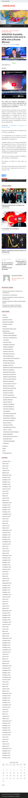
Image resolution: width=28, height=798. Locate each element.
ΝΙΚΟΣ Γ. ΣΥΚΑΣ (7, 429)
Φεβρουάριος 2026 (6, 475)
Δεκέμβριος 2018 (6, 670)
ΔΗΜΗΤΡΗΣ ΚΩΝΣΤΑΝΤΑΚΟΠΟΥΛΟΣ (12, 367)
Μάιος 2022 (5, 576)
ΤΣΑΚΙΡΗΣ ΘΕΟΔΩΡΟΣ (9, 441)
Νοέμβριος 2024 (6, 509)
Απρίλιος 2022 (5, 578)
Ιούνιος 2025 (5, 493)
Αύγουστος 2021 (6, 596)
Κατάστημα (5, 446)
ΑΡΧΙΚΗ (4, 315)
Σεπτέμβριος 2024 (6, 514)
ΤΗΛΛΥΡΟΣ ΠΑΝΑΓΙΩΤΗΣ (9, 413)
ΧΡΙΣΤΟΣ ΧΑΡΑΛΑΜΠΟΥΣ (9, 379)
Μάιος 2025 (5, 495)
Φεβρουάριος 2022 (6, 583)
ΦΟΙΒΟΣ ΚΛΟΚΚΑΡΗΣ (8, 333)
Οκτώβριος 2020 (6, 619)
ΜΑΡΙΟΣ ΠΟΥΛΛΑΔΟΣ (8, 386)
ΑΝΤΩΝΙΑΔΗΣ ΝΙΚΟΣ (8, 416)
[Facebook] (3, 174)
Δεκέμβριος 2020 (6, 615)
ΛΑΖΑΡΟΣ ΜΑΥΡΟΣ (8, 349)
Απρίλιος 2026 (5, 470)
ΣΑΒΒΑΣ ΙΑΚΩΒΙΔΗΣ (8, 347)
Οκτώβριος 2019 (6, 647)
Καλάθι (4, 448)
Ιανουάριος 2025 (6, 505)
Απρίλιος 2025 (5, 498)
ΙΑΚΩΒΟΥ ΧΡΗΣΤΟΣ (8, 365)
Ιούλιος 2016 (5, 737)
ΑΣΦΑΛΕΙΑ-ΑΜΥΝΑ (5, 30)
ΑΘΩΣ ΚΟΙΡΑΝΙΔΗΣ (8, 434)
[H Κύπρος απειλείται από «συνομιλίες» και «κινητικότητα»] (14, 196)
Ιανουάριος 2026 (6, 477)
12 (10, 772)
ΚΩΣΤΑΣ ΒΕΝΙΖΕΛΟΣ (8, 356)
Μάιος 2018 (5, 686)
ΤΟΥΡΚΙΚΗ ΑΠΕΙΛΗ (7, 324)
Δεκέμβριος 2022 (6, 560)
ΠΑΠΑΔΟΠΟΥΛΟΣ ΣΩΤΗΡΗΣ (10, 436)
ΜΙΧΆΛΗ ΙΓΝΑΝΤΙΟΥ (8, 390)
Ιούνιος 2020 (5, 629)
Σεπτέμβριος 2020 (6, 622)
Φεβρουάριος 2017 (6, 721)
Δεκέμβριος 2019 (6, 642)
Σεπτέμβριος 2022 (6, 567)
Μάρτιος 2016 (5, 746)
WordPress (12, 796)
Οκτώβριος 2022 (6, 564)
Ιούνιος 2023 (5, 548)
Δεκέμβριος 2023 (6, 534)
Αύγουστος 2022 (6, 569)
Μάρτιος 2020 (5, 636)
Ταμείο (4, 450)
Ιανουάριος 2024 (6, 532)
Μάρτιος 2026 (5, 472)
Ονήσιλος (18, 44)
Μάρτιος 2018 (5, 691)
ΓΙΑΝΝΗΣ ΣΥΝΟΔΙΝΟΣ (8, 404)
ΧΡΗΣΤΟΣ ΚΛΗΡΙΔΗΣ (8, 409)
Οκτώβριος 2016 (6, 730)
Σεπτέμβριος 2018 (6, 677)
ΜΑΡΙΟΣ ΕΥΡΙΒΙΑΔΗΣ (8, 360)
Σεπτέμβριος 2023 (6, 541)
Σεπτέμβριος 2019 (6, 649)
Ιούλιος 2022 (5, 571)
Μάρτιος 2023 (5, 553)
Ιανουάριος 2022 (6, 585)
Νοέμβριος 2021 (6, 590)
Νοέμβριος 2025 (6, 482)
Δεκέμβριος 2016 (6, 725)
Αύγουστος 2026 (6, 461)
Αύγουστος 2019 (6, 652)
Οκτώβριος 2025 (6, 484)
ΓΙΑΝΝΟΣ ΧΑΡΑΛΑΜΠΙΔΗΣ (14, 30)
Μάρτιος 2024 (5, 528)
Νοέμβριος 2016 (6, 727)
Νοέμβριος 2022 (6, 562)
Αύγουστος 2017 (6, 707)
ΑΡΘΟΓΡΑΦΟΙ (6, 331)
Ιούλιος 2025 (5, 491)
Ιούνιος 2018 (5, 684)
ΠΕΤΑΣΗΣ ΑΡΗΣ (7, 342)
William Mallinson (7, 422)
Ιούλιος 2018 (5, 681)
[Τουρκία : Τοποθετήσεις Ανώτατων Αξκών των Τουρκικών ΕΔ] (14, 241)
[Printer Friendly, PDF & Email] (14, 63)
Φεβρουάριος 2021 (6, 610)
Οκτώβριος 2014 (6, 755)
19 (10, 775)
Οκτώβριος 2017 (6, 702)
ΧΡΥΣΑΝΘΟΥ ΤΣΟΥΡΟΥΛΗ (10, 397)
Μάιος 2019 (5, 658)
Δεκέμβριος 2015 (6, 750)
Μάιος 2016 (5, 741)
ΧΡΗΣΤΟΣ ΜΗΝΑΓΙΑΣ (8, 406)
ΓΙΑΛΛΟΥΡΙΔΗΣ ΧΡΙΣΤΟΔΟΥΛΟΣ (11, 358)
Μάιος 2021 (5, 603)
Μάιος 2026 (5, 468)
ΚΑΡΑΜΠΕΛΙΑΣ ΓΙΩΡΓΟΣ (9, 427)
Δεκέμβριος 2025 (6, 479)
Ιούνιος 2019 (5, 656)
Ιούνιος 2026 (5, 466)
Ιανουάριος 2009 (6, 757)
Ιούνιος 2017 (5, 711)
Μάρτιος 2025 (5, 500)
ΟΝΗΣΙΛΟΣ (9, 5)
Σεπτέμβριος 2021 (6, 594)
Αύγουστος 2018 (6, 679)
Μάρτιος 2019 (5, 663)
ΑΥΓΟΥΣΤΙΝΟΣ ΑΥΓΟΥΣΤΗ (9, 383)
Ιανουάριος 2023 (6, 557)
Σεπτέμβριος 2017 (6, 704)
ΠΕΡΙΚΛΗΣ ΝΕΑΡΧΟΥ (8, 381)
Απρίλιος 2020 (5, 633)
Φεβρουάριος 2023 (6, 555)
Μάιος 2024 (5, 523)
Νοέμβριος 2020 (6, 617)
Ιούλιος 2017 (5, 709)
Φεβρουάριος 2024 (6, 530)
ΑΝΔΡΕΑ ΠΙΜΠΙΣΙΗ (8, 399)
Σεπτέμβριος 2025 (6, 486)
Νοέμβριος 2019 (6, 645)
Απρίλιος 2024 (5, 525)
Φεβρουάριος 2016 (6, 748)
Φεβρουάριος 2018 (6, 693)
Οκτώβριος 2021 (6, 592)
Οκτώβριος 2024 (6, 511)
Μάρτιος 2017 (5, 718)
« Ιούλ (3, 785)
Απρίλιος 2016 (5, 743)
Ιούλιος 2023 (5, 546)
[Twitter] (5, 174)
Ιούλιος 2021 (5, 599)
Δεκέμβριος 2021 (6, 587)
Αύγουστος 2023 (6, 544)
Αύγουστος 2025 (6, 488)
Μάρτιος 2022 (5, 580)
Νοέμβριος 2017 (6, 700)
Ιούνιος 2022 (5, 573)
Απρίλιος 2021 (5, 606)
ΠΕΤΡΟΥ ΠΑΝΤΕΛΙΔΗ (8, 395)
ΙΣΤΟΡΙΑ (4, 326)
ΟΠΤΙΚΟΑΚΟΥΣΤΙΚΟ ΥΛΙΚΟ (6, 31)
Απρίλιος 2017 (5, 716)
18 (7, 775)
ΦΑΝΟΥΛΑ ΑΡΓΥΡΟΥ (8, 351)
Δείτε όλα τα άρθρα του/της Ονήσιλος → (18, 279)
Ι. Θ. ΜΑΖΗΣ (6, 340)
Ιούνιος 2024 (5, 521)
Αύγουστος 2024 (6, 516)
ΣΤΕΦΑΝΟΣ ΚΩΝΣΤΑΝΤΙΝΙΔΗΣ (11, 432)
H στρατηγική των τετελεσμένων (10, 228)
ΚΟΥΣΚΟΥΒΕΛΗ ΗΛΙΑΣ (9, 363)
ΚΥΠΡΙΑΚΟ (5, 317)
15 (21, 772)
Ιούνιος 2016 (5, 739)
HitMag (17, 796)
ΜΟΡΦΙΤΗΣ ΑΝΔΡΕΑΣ (8, 370)
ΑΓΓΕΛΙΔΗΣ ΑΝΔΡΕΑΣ (8, 420)
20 (14, 775)
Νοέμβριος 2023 (6, 537)
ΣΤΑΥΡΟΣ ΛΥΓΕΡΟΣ (8, 393)
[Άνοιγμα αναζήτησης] (25, 26)
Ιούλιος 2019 (5, 654)
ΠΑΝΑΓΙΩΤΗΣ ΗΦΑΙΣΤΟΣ (9, 374)
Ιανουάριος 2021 (6, 613)
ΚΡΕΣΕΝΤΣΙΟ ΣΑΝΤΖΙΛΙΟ (9, 388)
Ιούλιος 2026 (5, 463)
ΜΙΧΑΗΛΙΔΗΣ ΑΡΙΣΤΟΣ (9, 353)
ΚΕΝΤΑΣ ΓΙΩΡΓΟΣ (7, 402)
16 (24, 772)
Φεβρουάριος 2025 (6, 502)
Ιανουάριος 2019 (6, 668)
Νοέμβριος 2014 (6, 753)
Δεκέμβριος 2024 (6, 507)
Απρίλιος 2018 (5, 688)
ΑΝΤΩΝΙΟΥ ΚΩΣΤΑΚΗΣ (9, 344)
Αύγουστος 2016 (6, 734)
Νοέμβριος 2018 (6, 672)
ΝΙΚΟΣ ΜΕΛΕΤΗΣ (7, 438)
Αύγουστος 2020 (6, 624)
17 (3, 775)
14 (17, 772)
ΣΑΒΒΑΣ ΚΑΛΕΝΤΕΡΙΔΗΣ (9, 376)
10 (3, 772)
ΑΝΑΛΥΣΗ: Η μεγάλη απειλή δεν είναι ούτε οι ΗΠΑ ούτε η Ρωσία (13, 180)
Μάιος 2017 (5, 714)
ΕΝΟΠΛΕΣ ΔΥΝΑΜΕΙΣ (8, 322)
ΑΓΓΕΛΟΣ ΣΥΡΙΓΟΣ (8, 425)
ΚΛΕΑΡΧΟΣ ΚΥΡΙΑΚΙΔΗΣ (9, 418)
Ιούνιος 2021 (5, 601)
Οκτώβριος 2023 (6, 539)
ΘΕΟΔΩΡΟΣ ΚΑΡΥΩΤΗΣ (9, 372)
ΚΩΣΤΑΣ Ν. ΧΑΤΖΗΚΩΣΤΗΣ (10, 337)
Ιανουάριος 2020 (6, 640)
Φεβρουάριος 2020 (6, 638)
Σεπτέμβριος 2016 (6, 732)
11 (7, 772)
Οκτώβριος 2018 (6, 675)
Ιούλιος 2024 (5, 518)
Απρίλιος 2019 (5, 661)
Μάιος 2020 (5, 631)
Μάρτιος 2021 (5, 608)
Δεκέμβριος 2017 (6, 698)
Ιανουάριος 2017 (6, 723)
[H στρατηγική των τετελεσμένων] (14, 219)
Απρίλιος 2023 (5, 551)
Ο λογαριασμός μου (7, 453)
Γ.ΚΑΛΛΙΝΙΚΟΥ (6, 411)
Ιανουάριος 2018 (6, 695)
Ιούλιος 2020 (5, 626)
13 (14, 772)
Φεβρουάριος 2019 (6, 665)
